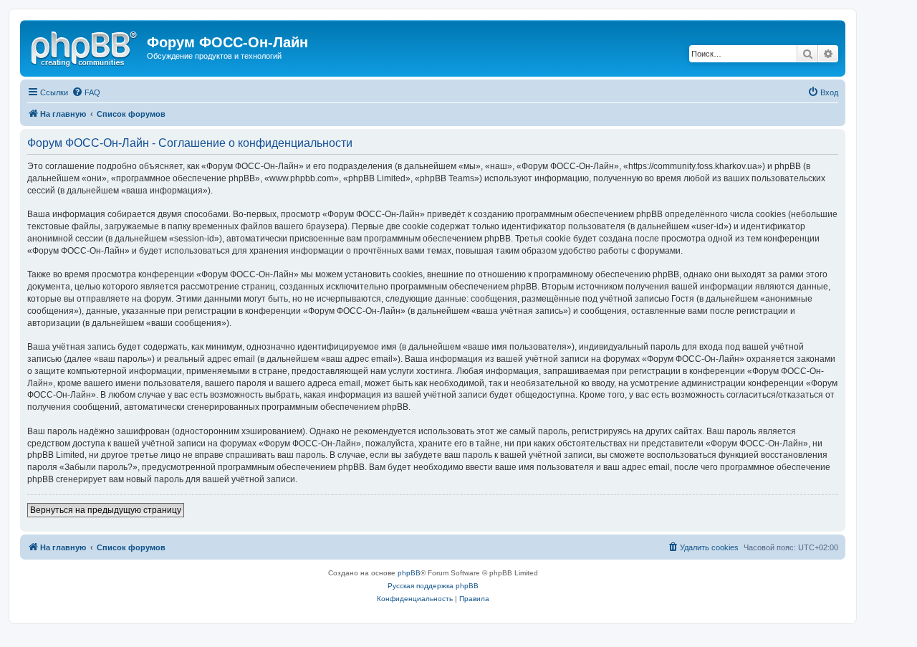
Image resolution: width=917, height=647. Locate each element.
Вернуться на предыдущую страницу (105, 510)
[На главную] (85, 47)
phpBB (409, 573)
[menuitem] (86, 92)
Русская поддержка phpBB (433, 586)
